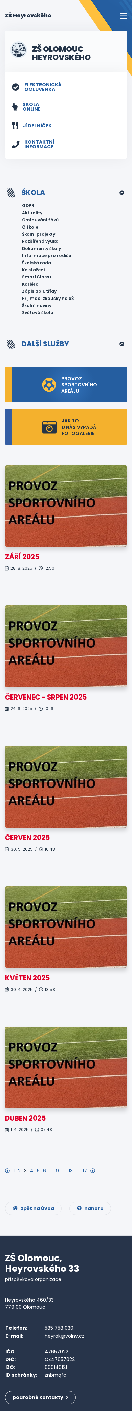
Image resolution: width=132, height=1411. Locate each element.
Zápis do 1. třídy (39, 291)
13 (71, 1170)
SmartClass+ (37, 277)
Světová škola (37, 312)
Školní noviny (36, 305)
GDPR (28, 206)
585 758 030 (59, 1328)
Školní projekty (38, 234)
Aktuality (32, 213)
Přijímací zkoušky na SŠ (48, 298)
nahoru (93, 1208)
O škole (30, 227)
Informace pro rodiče (46, 255)
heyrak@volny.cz (64, 1336)
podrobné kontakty (38, 1397)
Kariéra (30, 284)
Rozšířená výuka (40, 241)
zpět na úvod (37, 1208)
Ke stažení (33, 270)
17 (85, 1170)
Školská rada (36, 263)
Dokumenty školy (41, 248)
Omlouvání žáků (40, 220)
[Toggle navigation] (123, 16)
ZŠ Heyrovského (28, 15)
